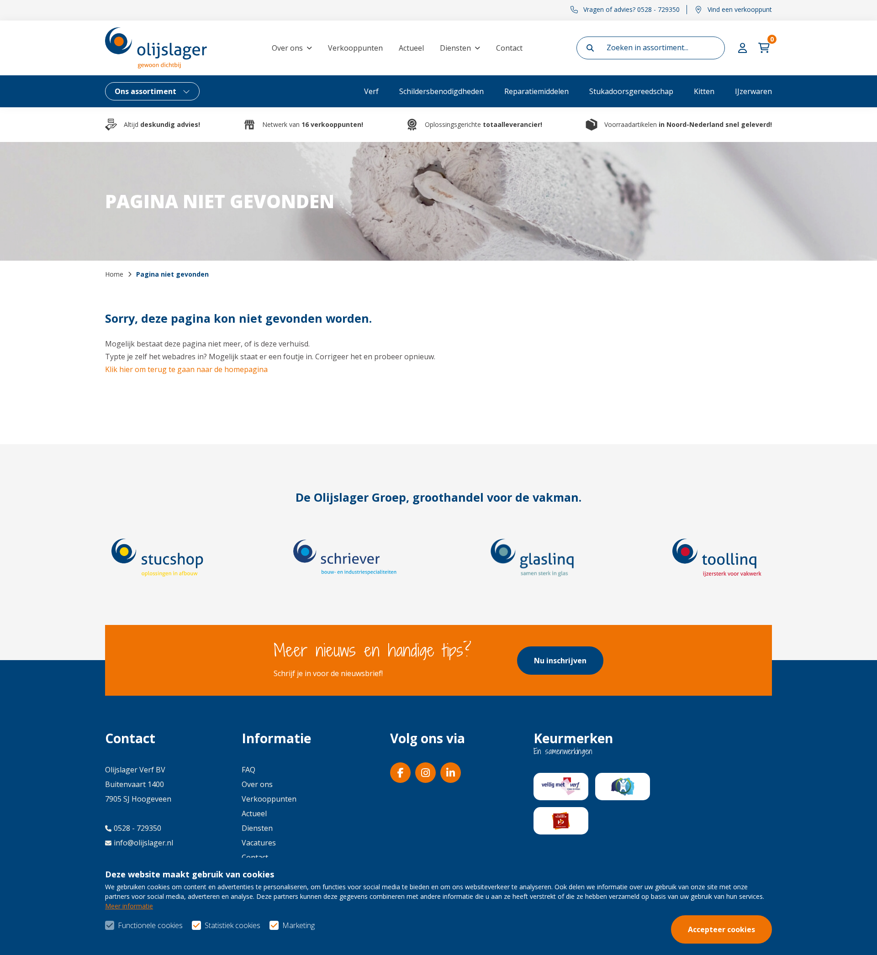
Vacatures (259, 843)
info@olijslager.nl (143, 843)
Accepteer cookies (721, 929)
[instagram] (425, 772)
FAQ (248, 770)
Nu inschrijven (560, 661)
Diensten (455, 48)
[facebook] (400, 772)
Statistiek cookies (232, 925)
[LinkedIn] (450, 772)
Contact (509, 48)
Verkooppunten (355, 48)
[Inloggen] (743, 48)
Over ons (287, 48)
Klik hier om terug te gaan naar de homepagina (186, 369)
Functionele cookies (150, 925)
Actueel (411, 48)
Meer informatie (129, 906)
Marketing (298, 925)
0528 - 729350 (137, 828)
